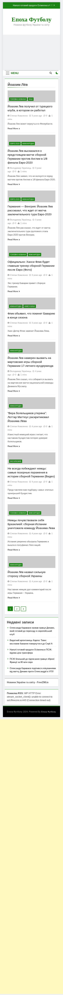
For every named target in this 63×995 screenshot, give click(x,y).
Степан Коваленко (19, 115)
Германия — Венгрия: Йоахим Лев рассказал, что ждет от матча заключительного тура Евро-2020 (30, 210)
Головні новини (18, 99)
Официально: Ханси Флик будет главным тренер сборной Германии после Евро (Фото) (31, 265)
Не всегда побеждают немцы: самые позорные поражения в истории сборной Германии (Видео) (31, 472)
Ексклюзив (15, 461)
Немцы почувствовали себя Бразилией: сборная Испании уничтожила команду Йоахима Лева (31, 524)
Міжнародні (28, 144)
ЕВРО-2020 (15, 144)
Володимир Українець (20, 168)
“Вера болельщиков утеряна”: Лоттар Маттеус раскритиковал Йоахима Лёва (28, 417)
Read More (13, 128)
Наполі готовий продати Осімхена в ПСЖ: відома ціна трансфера (31, 5)
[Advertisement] (31, 52)
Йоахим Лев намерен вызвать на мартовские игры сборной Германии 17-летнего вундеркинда (30, 361)
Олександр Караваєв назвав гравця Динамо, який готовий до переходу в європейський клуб (32, 631)
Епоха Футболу (31, 19)
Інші (31, 99)
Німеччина (29, 306)
